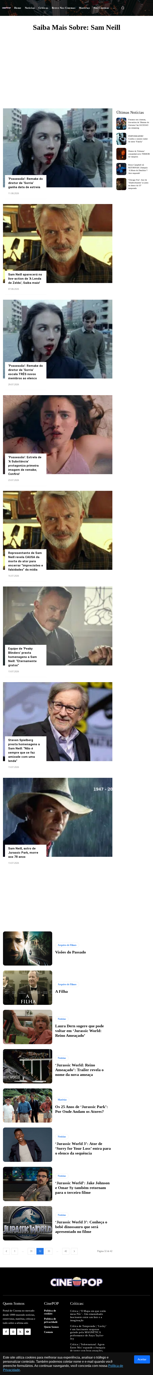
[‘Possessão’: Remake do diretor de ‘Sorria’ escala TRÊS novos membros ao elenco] (57, 339)
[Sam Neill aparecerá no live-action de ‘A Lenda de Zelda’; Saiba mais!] (57, 243)
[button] (122, 8)
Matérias (62, 1099)
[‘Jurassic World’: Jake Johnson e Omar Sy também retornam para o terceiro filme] (27, 1184)
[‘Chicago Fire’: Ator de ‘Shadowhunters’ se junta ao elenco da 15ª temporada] (121, 184)
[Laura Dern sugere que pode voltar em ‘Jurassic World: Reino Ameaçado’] (27, 1027)
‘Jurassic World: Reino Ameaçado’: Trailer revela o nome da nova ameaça (79, 1070)
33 (49, 1251)
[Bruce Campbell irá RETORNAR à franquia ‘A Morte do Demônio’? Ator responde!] (121, 169)
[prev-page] (6, 1251)
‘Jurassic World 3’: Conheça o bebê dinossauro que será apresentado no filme (81, 1227)
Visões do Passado (70, 952)
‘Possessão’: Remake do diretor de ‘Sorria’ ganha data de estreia (25, 183)
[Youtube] (28, 1332)
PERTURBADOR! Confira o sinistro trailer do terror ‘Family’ (138, 139)
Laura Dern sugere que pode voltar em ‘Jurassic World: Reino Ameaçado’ (79, 1031)
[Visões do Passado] (27, 948)
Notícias (62, 1019)
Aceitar (142, 1359)
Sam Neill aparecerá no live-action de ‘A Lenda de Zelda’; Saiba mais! (25, 279)
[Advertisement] (76, 64)
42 (66, 1251)
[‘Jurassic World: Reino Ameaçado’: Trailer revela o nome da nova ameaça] (27, 1066)
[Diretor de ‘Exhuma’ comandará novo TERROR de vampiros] (121, 154)
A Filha (61, 991)
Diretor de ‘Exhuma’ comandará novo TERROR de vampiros (139, 154)
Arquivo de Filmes (67, 945)
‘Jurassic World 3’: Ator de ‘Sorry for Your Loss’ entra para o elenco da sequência (83, 1148)
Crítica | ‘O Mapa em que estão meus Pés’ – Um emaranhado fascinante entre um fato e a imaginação (88, 1316)
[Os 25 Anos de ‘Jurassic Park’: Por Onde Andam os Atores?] (27, 1105)
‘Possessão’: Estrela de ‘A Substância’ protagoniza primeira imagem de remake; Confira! (24, 465)
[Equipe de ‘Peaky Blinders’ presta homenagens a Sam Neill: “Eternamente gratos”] (57, 625)
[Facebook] (6, 1332)
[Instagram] (13, 1332)
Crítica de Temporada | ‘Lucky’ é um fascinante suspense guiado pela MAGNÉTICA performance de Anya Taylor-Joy (88, 1332)
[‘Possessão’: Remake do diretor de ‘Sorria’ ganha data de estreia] (57, 147)
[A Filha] (27, 988)
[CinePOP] (6, 8)
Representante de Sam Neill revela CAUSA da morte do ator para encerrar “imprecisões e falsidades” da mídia (25, 561)
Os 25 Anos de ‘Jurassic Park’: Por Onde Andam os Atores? (81, 1109)
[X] (20, 1332)
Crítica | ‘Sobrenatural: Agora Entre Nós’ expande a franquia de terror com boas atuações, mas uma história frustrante (87, 1349)
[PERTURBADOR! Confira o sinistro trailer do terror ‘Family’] (121, 139)
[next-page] (74, 1251)
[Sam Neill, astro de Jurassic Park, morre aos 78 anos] (57, 817)
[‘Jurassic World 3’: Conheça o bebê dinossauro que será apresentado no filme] (27, 1223)
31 (31, 1251)
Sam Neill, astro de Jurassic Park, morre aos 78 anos (23, 853)
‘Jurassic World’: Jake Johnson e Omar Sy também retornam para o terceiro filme (82, 1188)
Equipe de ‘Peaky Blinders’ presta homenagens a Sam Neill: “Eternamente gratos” (22, 657)
